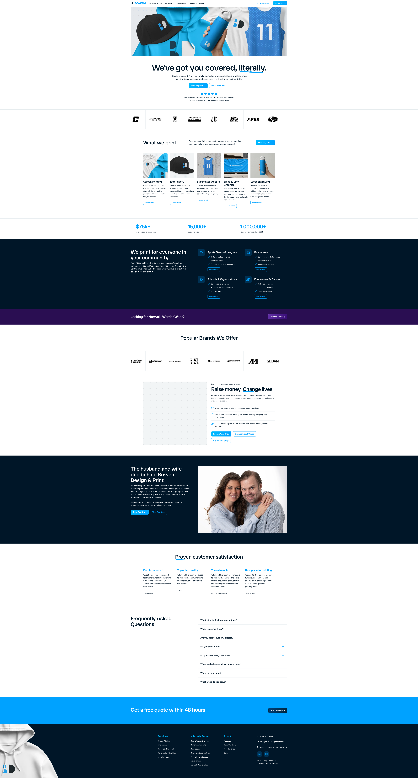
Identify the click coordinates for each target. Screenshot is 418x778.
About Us (227, 741)
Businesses (195, 749)
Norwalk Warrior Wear (199, 765)
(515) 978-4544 (266, 736)
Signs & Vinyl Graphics (167, 753)
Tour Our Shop (229, 749)
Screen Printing (164, 741)
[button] (153, 3)
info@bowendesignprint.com (272, 742)
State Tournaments (198, 745)
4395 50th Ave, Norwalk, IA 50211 (273, 747)
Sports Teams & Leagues (200, 741)
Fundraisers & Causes (199, 757)
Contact (227, 753)
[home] (138, 3)
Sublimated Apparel (166, 749)
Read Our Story (230, 745)
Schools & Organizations (200, 753)
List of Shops (196, 761)
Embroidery (162, 745)
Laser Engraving (164, 757)
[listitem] (242, 620)
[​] (259, 754)
